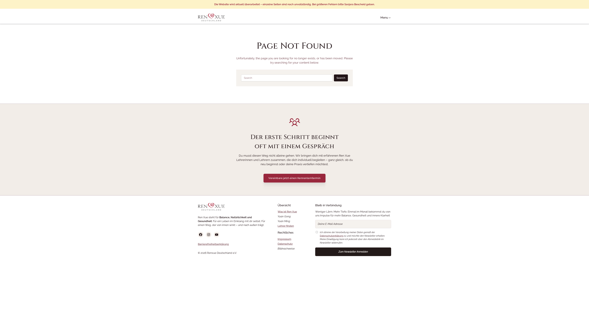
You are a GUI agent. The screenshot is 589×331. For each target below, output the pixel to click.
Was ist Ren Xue (287, 211)
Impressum (284, 239)
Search (341, 77)
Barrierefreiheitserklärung (213, 244)
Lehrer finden (286, 225)
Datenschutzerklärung (331, 235)
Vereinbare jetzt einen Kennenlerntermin (294, 178)
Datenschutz (285, 243)
